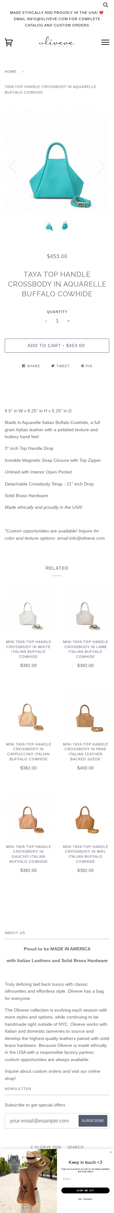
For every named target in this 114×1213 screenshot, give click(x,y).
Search (75, 1147)
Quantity (57, 312)
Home (10, 71)
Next (101, 166)
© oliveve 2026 (45, 1147)
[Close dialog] (110, 1152)
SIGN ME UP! (85, 1190)
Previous (12, 166)
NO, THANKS (85, 1199)
